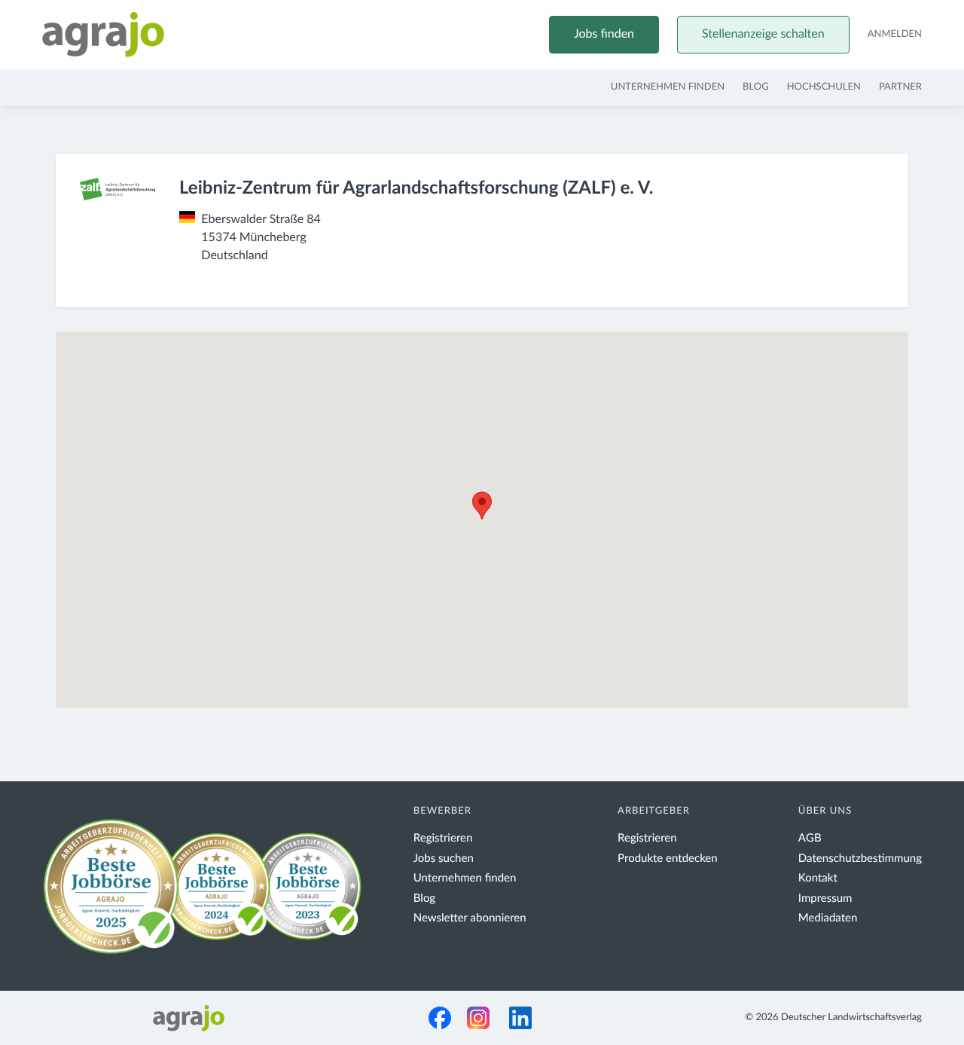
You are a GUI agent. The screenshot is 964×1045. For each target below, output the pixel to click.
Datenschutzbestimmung (860, 858)
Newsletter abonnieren (469, 918)
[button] (482, 505)
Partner (900, 87)
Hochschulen (824, 87)
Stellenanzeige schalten (763, 35)
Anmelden (895, 34)
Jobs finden (604, 35)
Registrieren (443, 838)
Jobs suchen (443, 858)
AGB (810, 838)
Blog (756, 87)
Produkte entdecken (668, 858)
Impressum (825, 898)
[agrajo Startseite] (103, 34)
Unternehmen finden (668, 87)
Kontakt (817, 878)
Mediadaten (828, 918)
